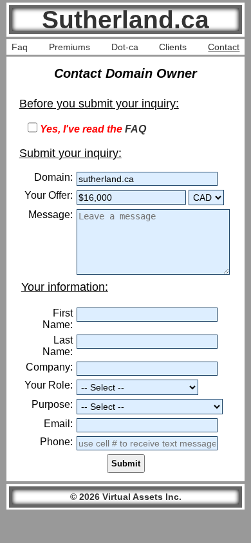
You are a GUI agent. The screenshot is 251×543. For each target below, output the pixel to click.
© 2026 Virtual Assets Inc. (125, 497)
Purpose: (52, 404)
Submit (125, 463)
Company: (49, 367)
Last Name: (57, 346)
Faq (20, 47)
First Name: (57, 319)
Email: (58, 423)
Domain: (53, 177)
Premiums (69, 47)
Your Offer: (48, 195)
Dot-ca (124, 47)
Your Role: (48, 385)
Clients (173, 47)
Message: (50, 214)
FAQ (135, 129)
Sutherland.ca (125, 19)
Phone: (56, 441)
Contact (223, 47)
